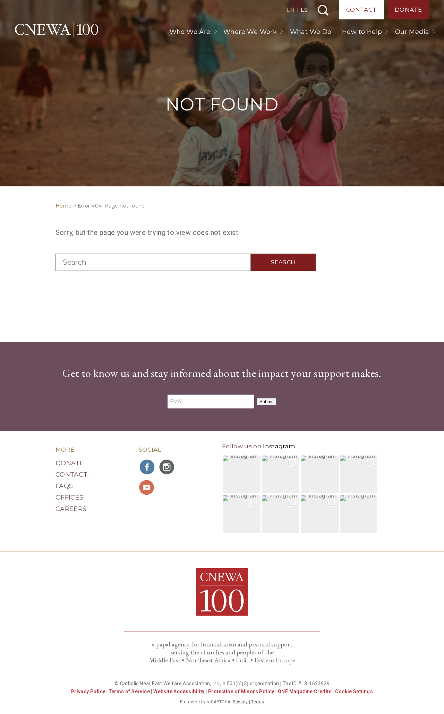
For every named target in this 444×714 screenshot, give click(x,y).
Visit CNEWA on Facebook (147, 467)
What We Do (311, 32)
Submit (266, 401)
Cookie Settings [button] (354, 691)
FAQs (64, 486)
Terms (257, 701)
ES (304, 10)
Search (323, 10)
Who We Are (190, 32)
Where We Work (250, 32)
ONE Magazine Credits (305, 691)
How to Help (362, 32)
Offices (70, 497)
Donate (408, 9)
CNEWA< (56, 29)
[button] (241, 474)
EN (290, 10)
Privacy (240, 701)
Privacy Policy (88, 691)
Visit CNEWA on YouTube (147, 487)
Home (64, 206)
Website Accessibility (178, 691)
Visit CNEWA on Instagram (167, 467)
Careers (71, 509)
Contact (361, 9)
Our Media (412, 32)
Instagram (279, 446)
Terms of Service (129, 691)
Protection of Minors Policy (241, 691)
